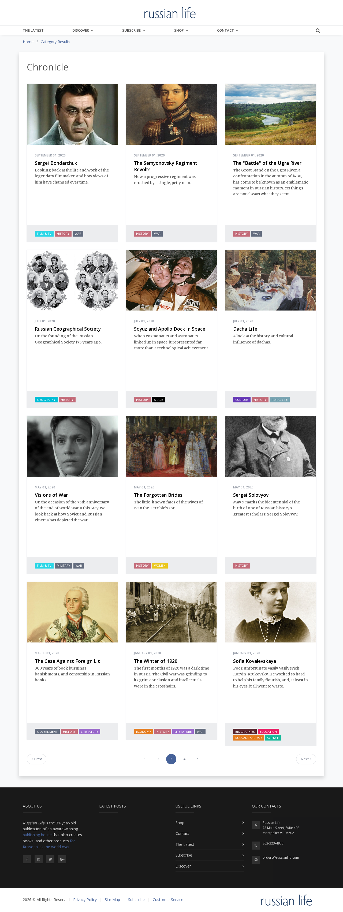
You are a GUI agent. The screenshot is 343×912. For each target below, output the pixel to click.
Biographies (245, 732)
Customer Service (168, 899)
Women (160, 565)
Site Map (112, 899)
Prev (38, 758)
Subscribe (131, 30)
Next (305, 758)
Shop (179, 30)
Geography (46, 400)
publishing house (37, 834)
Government (47, 732)
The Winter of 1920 (155, 661)
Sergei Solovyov (251, 495)
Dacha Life (245, 329)
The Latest (33, 30)
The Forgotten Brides (158, 495)
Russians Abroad (248, 738)
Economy (143, 732)
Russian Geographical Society (68, 329)
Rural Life (280, 400)
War (78, 233)
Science (273, 738)
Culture (241, 400)
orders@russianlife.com (281, 857)
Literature (89, 732)
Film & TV (44, 233)
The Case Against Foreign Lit (67, 661)
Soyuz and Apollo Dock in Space (169, 329)
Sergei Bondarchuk (56, 163)
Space (158, 400)
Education (268, 732)
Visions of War (51, 495)
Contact (225, 30)
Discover (80, 30)
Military (63, 565)
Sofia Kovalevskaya (254, 661)
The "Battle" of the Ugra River (267, 163)
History (63, 233)
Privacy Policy (85, 899)
